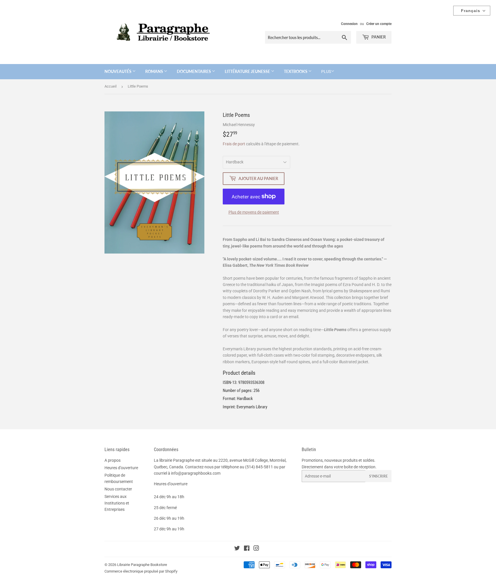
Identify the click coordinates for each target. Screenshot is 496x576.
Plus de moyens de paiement (253, 212)
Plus (326, 71)
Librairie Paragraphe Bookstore (142, 565)
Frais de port (234, 144)
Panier (378, 36)
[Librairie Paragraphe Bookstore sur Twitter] (237, 549)
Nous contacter (118, 489)
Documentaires (194, 71)
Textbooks (296, 71)
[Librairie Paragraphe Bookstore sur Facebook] (247, 549)
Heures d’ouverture (121, 467)
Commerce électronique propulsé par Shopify (140, 571)
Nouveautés (118, 71)
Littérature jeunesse (248, 71)
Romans (154, 71)
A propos (112, 460)
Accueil (110, 86)
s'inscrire (378, 476)
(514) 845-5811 (259, 467)
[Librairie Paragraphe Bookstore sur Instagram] (256, 549)
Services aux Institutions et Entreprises (116, 503)
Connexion (349, 24)
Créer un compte (379, 24)
